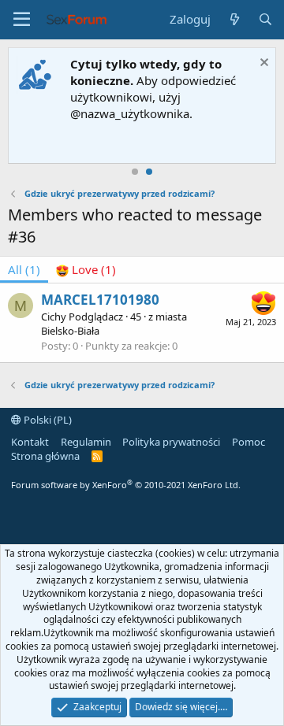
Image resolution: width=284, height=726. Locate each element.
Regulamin (86, 442)
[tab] (86, 270)
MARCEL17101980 (100, 300)
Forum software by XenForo (126, 485)
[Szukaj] (265, 19)
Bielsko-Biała (70, 331)
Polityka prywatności (171, 442)
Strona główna (45, 456)
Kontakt (30, 442)
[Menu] (21, 19)
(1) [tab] (24, 269)
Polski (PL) (46, 420)
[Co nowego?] (234, 19)
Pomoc (248, 442)
